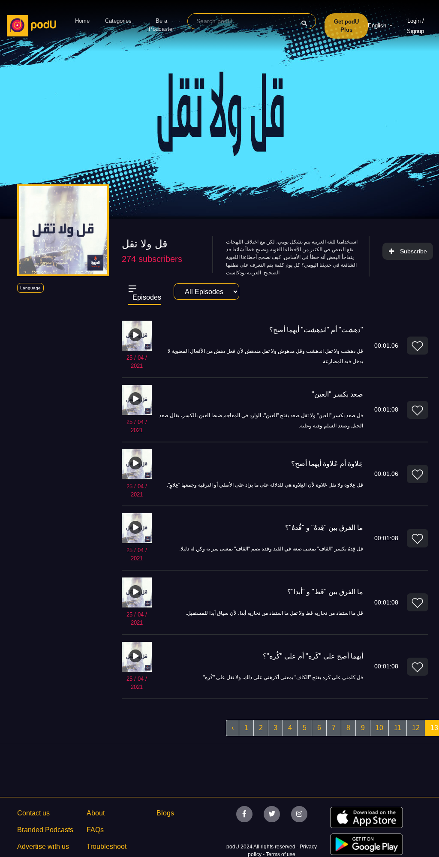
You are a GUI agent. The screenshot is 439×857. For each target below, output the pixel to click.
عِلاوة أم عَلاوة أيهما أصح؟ (327, 463)
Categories (118, 21)
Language (30, 288)
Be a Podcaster (161, 25)
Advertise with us (43, 846)
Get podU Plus (346, 25)
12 (416, 727)
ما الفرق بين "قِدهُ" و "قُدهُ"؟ (324, 527)
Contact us (33, 813)
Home (82, 21)
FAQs (95, 829)
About (96, 813)
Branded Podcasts (45, 829)
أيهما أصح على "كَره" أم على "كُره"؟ (313, 656)
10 (379, 727)
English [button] (378, 25)
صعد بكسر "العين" (337, 394)
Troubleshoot (106, 846)
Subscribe (413, 251)
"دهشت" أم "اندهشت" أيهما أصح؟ (316, 330)
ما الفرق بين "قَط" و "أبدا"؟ (325, 591)
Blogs (165, 813)
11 (397, 727)
